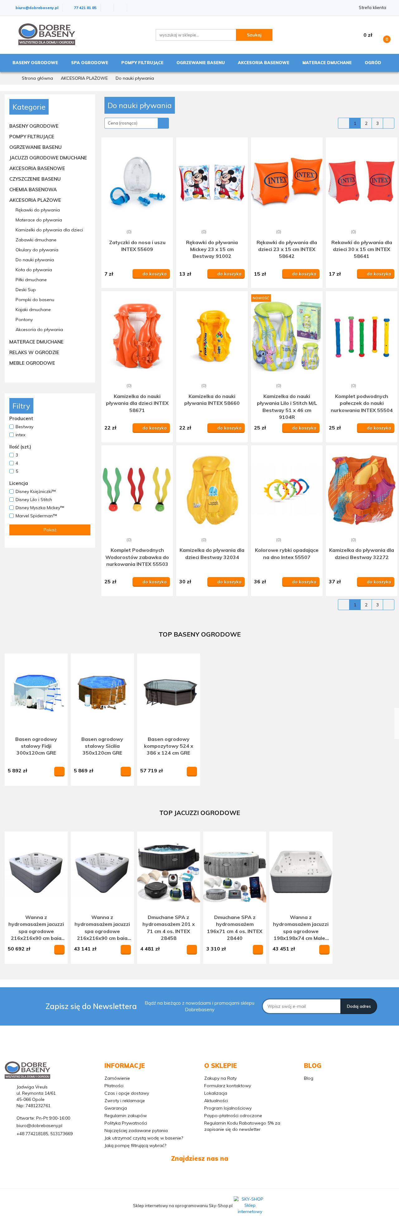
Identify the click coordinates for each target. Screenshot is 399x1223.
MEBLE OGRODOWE (32, 363)
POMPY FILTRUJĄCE (32, 137)
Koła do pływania (34, 270)
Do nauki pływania (35, 260)
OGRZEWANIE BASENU (36, 147)
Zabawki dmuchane (36, 240)
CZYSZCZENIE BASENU (35, 179)
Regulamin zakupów (125, 1115)
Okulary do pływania (37, 250)
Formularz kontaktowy (227, 1085)
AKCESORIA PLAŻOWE (35, 200)
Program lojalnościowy (228, 1108)
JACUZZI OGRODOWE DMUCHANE (48, 158)
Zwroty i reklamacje (124, 1100)
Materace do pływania (39, 220)
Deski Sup (26, 289)
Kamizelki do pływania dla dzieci (49, 230)
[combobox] (136, 123)
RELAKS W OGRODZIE (34, 352)
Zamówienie (117, 1078)
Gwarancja (115, 1108)
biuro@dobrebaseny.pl (39, 1125)
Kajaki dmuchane (33, 309)
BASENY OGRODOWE (34, 126)
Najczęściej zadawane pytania (136, 1130)
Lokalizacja (215, 1093)
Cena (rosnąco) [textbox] (122, 123)
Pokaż (50, 530)
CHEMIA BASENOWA (33, 189)
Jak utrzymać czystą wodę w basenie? (143, 1138)
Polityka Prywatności (125, 1123)
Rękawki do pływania (38, 210)
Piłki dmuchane (31, 279)
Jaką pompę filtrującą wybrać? (135, 1145)
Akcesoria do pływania (39, 329)
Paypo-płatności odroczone (233, 1115)
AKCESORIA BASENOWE (37, 168)
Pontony (25, 319)
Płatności (113, 1085)
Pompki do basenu (35, 299)
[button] (124, 1066)
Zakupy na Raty (220, 1078)
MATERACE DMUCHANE (37, 342)
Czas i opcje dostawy (126, 1093)
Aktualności (216, 1100)
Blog (308, 1078)
